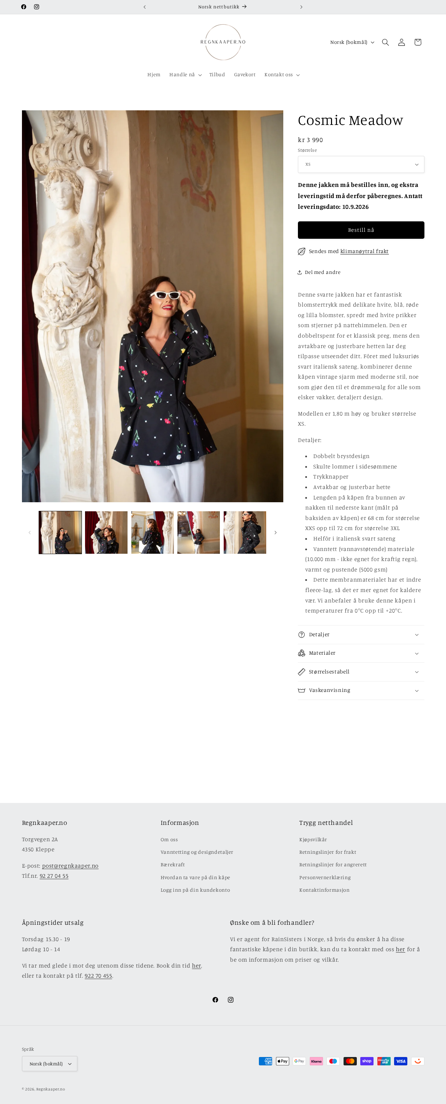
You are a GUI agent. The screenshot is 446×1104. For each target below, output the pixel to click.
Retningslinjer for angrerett (333, 864)
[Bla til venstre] (29, 532)
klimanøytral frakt (364, 251)
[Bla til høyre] (275, 532)
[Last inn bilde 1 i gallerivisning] (60, 532)
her (196, 965)
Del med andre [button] (322, 272)
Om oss (169, 839)
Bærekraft (173, 864)
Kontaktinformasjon (324, 890)
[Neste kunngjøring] (301, 7)
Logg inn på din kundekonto (195, 890)
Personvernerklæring (325, 877)
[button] (185, 74)
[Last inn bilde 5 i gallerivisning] (245, 532)
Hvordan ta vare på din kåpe (195, 877)
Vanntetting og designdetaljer (197, 852)
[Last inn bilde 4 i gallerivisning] (198, 532)
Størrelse (307, 150)
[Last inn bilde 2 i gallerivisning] (106, 532)
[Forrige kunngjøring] (144, 7)
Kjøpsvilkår (313, 839)
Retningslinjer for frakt (327, 852)
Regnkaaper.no (50, 1089)
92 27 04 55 (54, 875)
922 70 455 (98, 975)
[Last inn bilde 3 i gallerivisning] (152, 532)
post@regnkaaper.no (70, 865)
